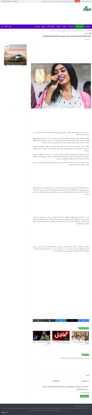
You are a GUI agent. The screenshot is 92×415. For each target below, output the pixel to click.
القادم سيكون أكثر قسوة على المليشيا (62, 341)
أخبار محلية (80, 26)
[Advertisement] (30, 13)
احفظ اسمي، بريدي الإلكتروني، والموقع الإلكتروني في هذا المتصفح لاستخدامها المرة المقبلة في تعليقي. (65, 386)
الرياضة (58, 26)
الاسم (87, 375)
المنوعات (71, 26)
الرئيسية (87, 26)
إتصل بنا (37, 26)
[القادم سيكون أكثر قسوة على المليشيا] (61, 336)
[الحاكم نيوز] (87, 9)
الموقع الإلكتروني (56, 380)
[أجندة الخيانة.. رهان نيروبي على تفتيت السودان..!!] (80, 336)
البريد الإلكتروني (85, 380)
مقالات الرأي (51, 26)
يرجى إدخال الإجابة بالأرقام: (83, 389)
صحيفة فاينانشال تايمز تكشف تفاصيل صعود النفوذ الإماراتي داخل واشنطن (58, 1)
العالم (64, 26)
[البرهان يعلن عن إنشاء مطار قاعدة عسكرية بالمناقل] (41, 336)
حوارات (43, 26)
